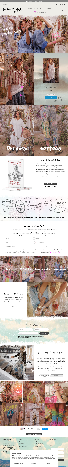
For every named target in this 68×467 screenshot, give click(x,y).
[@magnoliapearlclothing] (22, 432)
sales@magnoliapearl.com (8, 448)
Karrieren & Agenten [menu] (23, 448)
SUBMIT (48, 250)
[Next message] (65, 1)
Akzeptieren (33, 463)
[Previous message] (2, 1)
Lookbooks (48, 8)
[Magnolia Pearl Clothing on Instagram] (60, 4)
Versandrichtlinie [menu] (38, 449)
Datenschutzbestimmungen (21, 340)
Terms (59, 255)
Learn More (13, 310)
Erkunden (39, 8)
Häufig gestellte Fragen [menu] (39, 445)
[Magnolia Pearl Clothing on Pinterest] (62, 4)
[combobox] (36, 245)
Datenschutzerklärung (22, 460)
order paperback (50, 183)
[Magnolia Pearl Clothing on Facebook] (59, 4)
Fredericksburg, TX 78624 (9, 452)
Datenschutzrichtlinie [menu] (23, 449)
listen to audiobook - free (50, 180)
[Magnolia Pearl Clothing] (12, 10)
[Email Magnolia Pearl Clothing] (57, 4)
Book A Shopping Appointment (34, 437)
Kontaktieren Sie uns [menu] (38, 446)
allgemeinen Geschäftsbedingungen (38, 339)
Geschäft (30, 8)
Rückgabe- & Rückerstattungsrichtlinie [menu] (42, 448)
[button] (59, 10)
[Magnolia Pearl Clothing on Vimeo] (64, 4)
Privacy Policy (53, 255)
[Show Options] (32, 249)
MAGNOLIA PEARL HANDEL (40, 12)
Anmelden (44, 336)
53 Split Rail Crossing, (8, 450)
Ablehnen (48, 463)
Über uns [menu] (20, 445)
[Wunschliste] (63, 10)
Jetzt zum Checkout (51, 97)
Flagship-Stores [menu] (21, 446)
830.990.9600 (6, 4)
